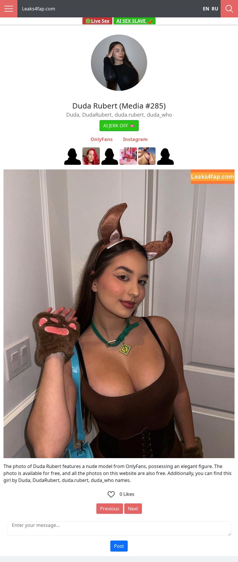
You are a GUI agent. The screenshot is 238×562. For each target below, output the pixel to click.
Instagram (135, 139)
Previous (109, 508)
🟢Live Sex (97, 21)
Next (133, 508)
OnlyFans (102, 139)
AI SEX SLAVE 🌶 (134, 21)
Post (119, 546)
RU (215, 9)
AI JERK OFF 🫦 (119, 125)
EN (206, 9)
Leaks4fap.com (38, 9)
